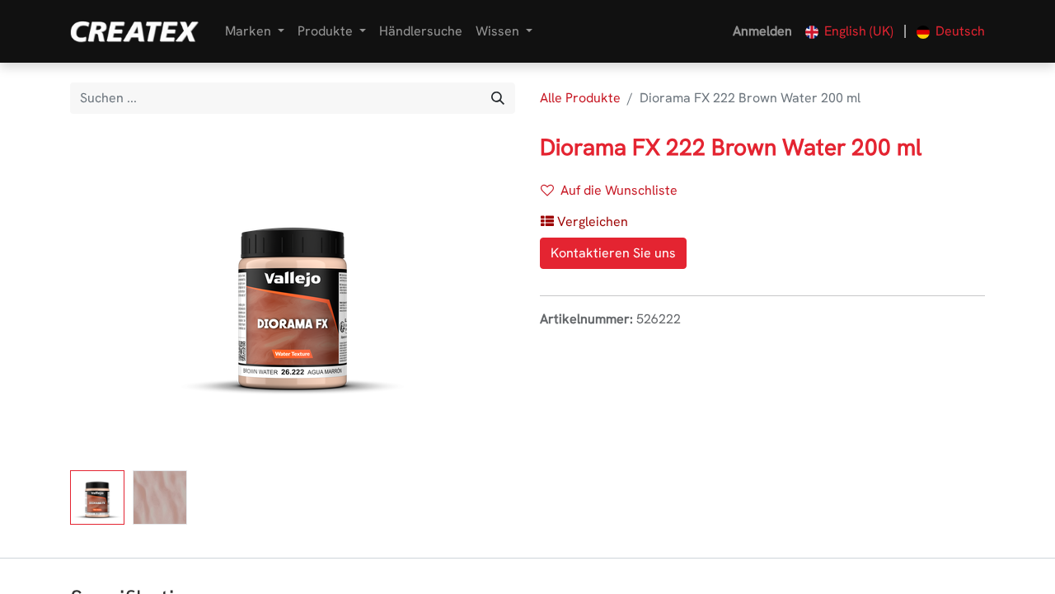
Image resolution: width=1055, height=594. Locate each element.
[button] (103, 298)
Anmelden (762, 31)
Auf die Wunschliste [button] (619, 190)
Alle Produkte (580, 97)
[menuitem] (421, 31)
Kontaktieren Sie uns (613, 253)
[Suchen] (498, 98)
